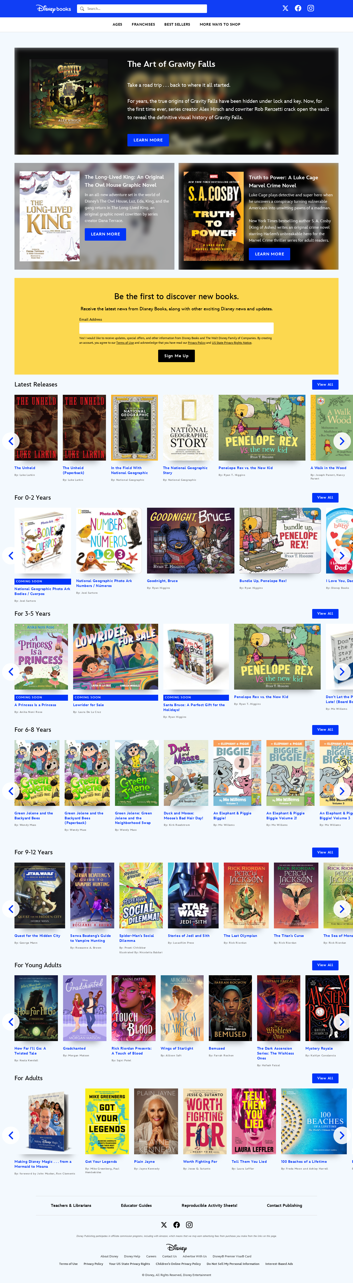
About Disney (109, 1256)
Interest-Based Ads (279, 1264)
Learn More (148, 140)
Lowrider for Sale (88, 705)
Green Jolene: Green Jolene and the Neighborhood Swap (133, 818)
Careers (151, 1256)
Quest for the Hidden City (37, 936)
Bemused (217, 1048)
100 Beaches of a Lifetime (304, 1161)
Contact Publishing (284, 1205)
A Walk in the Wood (329, 468)
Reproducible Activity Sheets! (209, 1205)
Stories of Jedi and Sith (189, 936)
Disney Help (132, 1256)
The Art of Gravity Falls (171, 64)
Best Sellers (177, 24)
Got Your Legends (101, 1161)
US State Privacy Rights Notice (231, 343)
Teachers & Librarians (71, 1205)
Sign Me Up (176, 356)
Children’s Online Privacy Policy (178, 1264)
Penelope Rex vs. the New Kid (246, 468)
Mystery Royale (319, 1048)
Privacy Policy (196, 343)
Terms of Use (125, 343)
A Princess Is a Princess (35, 705)
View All (325, 384)
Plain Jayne (144, 1161)
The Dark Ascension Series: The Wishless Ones (275, 1053)
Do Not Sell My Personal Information (233, 1264)
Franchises (143, 24)
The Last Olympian (240, 936)
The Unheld (24, 468)
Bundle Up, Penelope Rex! (263, 581)
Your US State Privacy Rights (129, 1264)
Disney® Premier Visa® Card (232, 1256)
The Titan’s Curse (289, 936)
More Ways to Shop (220, 24)
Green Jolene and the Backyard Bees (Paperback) (84, 818)
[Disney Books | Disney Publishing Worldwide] (53, 8)
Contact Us (169, 1256)
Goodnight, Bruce (162, 581)
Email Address (90, 319)
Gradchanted (74, 1048)
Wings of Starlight (177, 1048)
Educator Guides (136, 1205)
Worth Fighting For (200, 1161)
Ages (117, 24)
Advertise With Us (195, 1256)
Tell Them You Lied (249, 1161)
